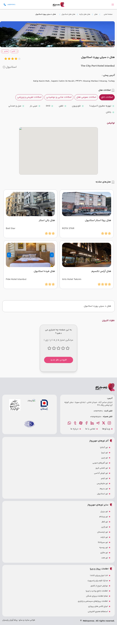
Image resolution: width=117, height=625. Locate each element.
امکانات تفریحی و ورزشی (29, 97)
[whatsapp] (69, 423)
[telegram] (98, 423)
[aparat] (81, 423)
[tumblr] (75, 423)
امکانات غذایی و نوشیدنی (58, 97)
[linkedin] (92, 423)
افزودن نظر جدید (58, 360)
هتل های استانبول (68, 14)
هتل (95, 14)
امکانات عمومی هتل (86, 97)
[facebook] (86, 423)
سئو (21, 620)
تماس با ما (90, 429)
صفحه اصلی (108, 14)
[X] (104, 423)
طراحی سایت (29, 620)
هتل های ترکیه (84, 14)
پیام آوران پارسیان (10, 620)
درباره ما (74, 429)
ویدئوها (106, 429)
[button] (52, 254)
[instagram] (109, 423)
